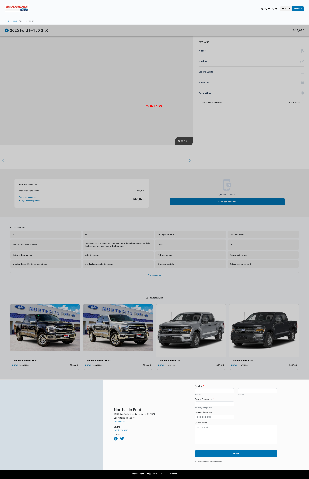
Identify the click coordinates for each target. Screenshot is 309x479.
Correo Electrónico (204, 399)
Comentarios (201, 422)
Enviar (236, 453)
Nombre (199, 386)
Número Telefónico (203, 412)
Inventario (15, 21)
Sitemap (172, 474)
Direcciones (119, 421)
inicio (7, 21)
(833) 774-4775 (269, 8)
